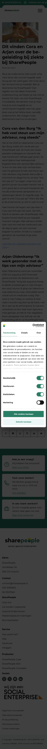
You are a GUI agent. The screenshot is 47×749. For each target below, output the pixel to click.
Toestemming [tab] (9, 332)
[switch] (40, 386)
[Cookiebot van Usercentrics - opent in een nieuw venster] (33, 325)
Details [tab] (24, 332)
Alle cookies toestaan (23, 414)
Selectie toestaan (23, 422)
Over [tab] (39, 332)
